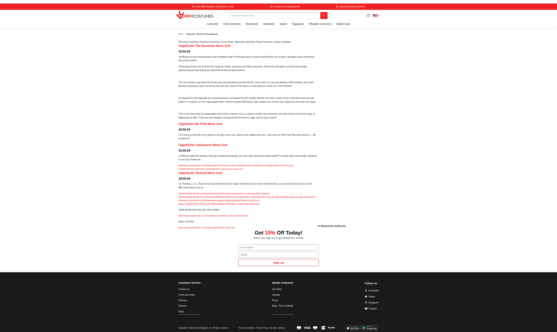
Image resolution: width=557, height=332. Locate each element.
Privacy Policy (262, 328)
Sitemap (281, 328)
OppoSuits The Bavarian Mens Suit (204, 46)
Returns (182, 306)
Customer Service (189, 283)
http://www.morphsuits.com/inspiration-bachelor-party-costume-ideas (213, 215)
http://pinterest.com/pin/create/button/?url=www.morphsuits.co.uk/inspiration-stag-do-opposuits (236, 197)
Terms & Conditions (247, 328)
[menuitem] (213, 24)
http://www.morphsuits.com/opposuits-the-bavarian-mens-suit (209, 165)
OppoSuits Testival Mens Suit (200, 173)
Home (181, 34)
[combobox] (275, 15)
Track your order (186, 295)
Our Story (277, 289)
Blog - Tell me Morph (282, 306)
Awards (276, 295)
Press (275, 300)
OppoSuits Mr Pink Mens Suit (200, 124)
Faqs (181, 311)
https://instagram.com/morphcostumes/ (239, 204)
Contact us (183, 289)
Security (273, 328)
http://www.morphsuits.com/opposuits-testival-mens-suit (206, 227)
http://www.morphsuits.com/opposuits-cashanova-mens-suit (212, 169)
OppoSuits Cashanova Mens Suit (202, 145)
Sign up (278, 262)
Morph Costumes (282, 283)
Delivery (182, 300)
